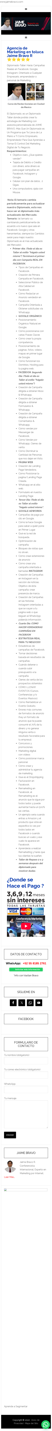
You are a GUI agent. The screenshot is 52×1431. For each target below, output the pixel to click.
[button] (45, 1424)
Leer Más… (9, 1177)
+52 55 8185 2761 (34, 963)
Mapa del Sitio (31, 1423)
